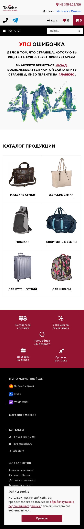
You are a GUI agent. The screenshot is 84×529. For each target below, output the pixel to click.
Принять (42, 518)
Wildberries (21, 401)
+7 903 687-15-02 (24, 436)
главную (66, 74)
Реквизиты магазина (21, 470)
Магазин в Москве (68, 11)
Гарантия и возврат (20, 485)
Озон (17, 393)
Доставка (48, 11)
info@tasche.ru (22, 443)
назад (61, 65)
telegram (18, 450)
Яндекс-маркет (24, 386)
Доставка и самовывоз (22, 480)
